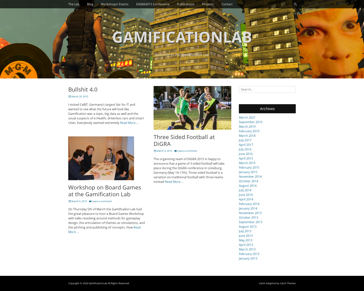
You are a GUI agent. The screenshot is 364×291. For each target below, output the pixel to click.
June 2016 (246, 154)
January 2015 (248, 172)
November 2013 (250, 213)
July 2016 (245, 149)
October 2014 (248, 181)
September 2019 (250, 122)
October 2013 (248, 217)
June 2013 (246, 236)
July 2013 (245, 231)
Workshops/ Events (115, 4)
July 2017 (245, 140)
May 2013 (245, 240)
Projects (208, 4)
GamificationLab (182, 36)
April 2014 (246, 199)
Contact (227, 4)
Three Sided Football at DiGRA (184, 140)
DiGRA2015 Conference (152, 4)
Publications (186, 4)
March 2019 (247, 126)
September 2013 (250, 222)
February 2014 (249, 204)
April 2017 (246, 145)
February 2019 (249, 131)
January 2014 (248, 208)
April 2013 (246, 245)
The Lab (73, 4)
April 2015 (246, 158)
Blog (90, 4)
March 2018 (247, 136)
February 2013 (249, 254)
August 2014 (248, 186)
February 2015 (249, 167)
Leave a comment (187, 151)
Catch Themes (288, 283)
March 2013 (247, 249)
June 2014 (246, 195)
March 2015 (247, 163)
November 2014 (250, 176)
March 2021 (247, 117)
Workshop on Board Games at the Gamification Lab (104, 190)
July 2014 (245, 190)
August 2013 (248, 227)
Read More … (129, 123)
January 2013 (248, 258)
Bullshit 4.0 (82, 89)
